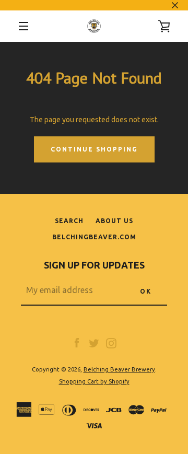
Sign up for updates (94, 265)
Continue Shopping (94, 149)
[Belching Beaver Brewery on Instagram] (111, 343)
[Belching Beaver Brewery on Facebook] (77, 343)
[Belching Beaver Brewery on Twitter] (94, 343)
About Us (114, 220)
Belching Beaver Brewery (119, 369)
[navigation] (23, 26)
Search (69, 220)
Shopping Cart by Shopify (94, 381)
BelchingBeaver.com (94, 237)
